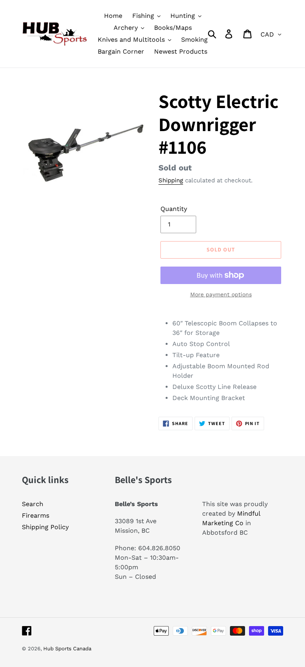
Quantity (173, 209)
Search (32, 504)
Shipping (170, 180)
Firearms (35, 515)
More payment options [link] (221, 294)
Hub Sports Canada (67, 649)
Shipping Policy (45, 527)
